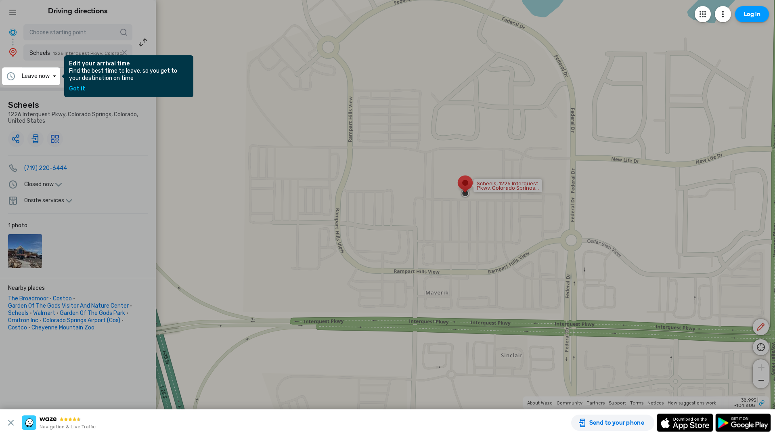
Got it (77, 89)
